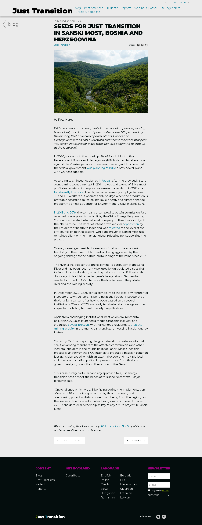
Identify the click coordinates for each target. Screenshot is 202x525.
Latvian (125, 497)
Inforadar (105, 180)
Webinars (141, 8)
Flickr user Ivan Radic (115, 426)
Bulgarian (126, 475)
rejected (114, 228)
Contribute (73, 475)
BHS (123, 480)
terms (165, 490)
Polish (105, 480)
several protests (79, 324)
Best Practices (45, 480)
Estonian (126, 493)
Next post (134, 440)
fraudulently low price (68, 192)
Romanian (108, 497)
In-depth (112, 8)
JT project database (87, 11)
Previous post (71, 440)
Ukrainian (126, 488)
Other (153, 8)
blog (13, 24)
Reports (126, 8)
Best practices (93, 8)
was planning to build (101, 168)
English (106, 475)
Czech (105, 484)
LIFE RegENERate (170, 8)
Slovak (105, 488)
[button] (166, 2)
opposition (131, 224)
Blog (78, 8)
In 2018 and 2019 (65, 212)
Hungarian (108, 493)
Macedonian (128, 484)
